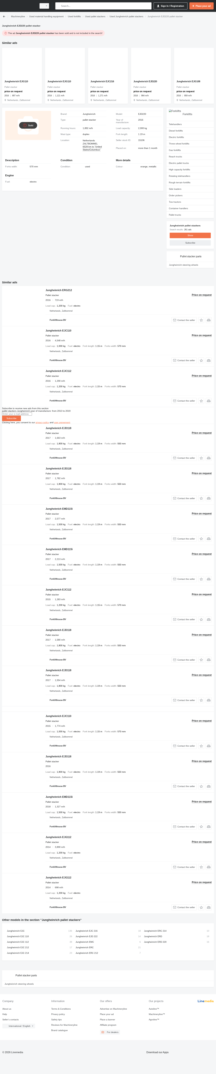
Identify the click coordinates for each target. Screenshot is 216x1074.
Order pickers (175, 195)
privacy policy (42, 422)
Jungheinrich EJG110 (16, 81)
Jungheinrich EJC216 (102, 81)
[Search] (58, 6)
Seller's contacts (10, 1019)
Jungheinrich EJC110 (58, 330)
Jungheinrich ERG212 (59, 290)
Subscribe (11, 418)
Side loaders (175, 189)
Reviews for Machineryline (64, 1025)
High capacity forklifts (179, 169)
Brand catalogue (59, 1030)
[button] (201, 320)
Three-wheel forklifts (179, 143)
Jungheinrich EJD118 (58, 428)
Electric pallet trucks (179, 163)
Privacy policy (58, 1014)
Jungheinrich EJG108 (188, 81)
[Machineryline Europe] (19, 6)
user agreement (62, 422)
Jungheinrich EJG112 (58, 837)
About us (6, 1009)
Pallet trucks (175, 215)
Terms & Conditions (61, 1009)
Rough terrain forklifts (179, 182)
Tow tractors (175, 202)
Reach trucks (175, 156)
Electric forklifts (176, 137)
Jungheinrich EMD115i (59, 508)
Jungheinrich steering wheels (183, 265)
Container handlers (178, 208)
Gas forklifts (175, 150)
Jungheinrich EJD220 (145, 81)
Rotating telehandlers (179, 176)
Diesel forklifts (176, 130)
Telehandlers (175, 124)
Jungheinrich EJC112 (58, 371)
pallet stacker (89, 120)
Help (4, 1014)
